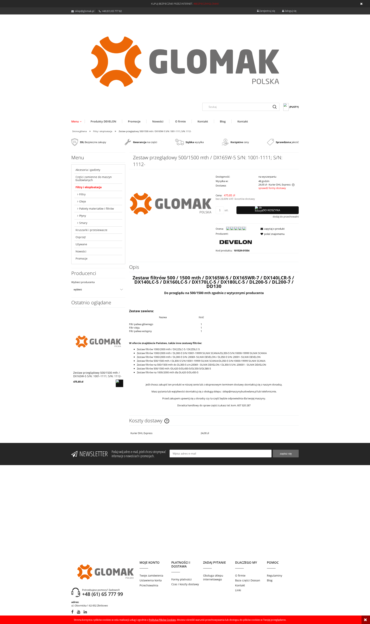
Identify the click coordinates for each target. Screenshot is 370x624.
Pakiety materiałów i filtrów (96, 208)
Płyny (82, 216)
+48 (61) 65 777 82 (112, 11)
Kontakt (240, 585)
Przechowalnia (149, 585)
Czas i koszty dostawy (185, 584)
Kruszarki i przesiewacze (91, 230)
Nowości (81, 251)
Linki (238, 590)
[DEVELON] (236, 242)
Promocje (81, 258)
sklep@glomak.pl (84, 11)
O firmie (240, 575)
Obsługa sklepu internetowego (213, 577)
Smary (83, 223)
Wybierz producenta (83, 282)
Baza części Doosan (247, 580)
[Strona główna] (185, 61)
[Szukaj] (274, 107)
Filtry (82, 194)
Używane (81, 244)
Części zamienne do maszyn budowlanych (94, 178)
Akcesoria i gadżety (88, 170)
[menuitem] (78, 121)
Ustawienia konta (151, 580)
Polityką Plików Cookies (162, 619)
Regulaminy (274, 575)
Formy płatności (181, 579)
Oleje (82, 201)
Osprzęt (81, 237)
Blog (269, 580)
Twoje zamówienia (151, 575)
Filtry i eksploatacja (89, 187)
